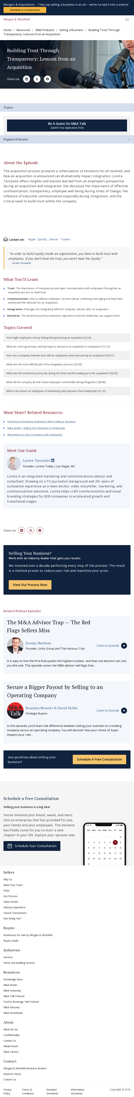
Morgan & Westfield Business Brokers (25, 1068)
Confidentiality (11, 1035)
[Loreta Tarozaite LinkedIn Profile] (52, 460)
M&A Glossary (11, 1007)
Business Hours (12, 1074)
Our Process (10, 896)
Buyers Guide (10, 940)
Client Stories (10, 901)
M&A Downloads (13, 1012)
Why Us (7, 879)
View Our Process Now (30, 585)
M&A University (12, 990)
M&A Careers (11, 1051)
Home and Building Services (19, 962)
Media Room (10, 1046)
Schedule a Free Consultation (99, 759)
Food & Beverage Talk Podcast (21, 1001)
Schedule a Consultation (25, 10)
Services (8, 957)
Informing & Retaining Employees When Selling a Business (41, 421)
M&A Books (10, 985)
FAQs (6, 890)
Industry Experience (14, 907)
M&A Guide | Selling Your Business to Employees (36, 428)
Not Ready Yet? (12, 918)
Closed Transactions (15, 913)
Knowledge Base (13, 979)
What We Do (10, 1029)
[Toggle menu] (127, 19)
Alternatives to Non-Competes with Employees (34, 434)
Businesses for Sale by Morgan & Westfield (27, 935)
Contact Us (9, 1040)
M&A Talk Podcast (14, 996)
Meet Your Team (13, 885)
